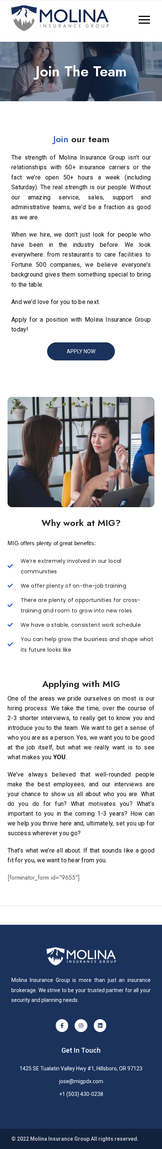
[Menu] (129, 20)
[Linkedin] (100, 1025)
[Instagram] (81, 1025)
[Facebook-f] (62, 1025)
